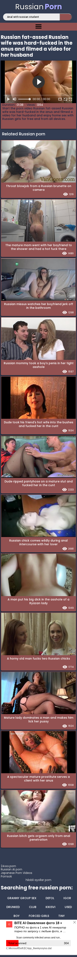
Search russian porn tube (66, 16)
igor (67, 898)
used (68, 907)
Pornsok (6, 876)
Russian (38, 6)
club (32, 907)
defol (50, 898)
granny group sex (21, 898)
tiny (61, 916)
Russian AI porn (11, 869)
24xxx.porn (8, 866)
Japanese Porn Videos (16, 873)
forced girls (39, 916)
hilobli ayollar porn (38, 880)
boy (17, 916)
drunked (13, 907)
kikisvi (50, 907)
